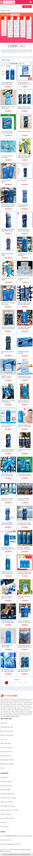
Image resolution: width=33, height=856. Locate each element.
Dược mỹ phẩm (5, 789)
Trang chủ (2, 10)
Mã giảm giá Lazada (6, 760)
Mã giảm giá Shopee (7, 764)
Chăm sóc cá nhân (6, 802)
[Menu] (31, 2)
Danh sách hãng (5, 743)
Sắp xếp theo (14, 63)
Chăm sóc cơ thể (5, 785)
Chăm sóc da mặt (6, 781)
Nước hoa (3, 822)
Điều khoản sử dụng (6, 731)
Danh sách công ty (6, 747)
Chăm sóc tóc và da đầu (8, 798)
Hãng (8, 10)
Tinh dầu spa (4, 826)
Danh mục (3, 739)
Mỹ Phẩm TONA (25, 854)
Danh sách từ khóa (6, 751)
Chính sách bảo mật (6, 727)
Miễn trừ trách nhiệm (7, 735)
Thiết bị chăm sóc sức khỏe (9, 810)
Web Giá (2, 851)
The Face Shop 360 (19, 849)
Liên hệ (2, 768)
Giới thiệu (3, 723)
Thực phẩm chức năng (7, 806)
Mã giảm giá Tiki (5, 756)
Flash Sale (5, 15)
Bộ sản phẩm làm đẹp (7, 818)
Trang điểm (4, 777)
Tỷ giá (11, 849)
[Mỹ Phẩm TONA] (8, 696)
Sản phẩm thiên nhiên (7, 794)
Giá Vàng (27, 849)
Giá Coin (7, 851)
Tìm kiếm (27, 6)
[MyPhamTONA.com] (10, 2)
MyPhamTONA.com (14, 854)
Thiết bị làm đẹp (5, 814)
